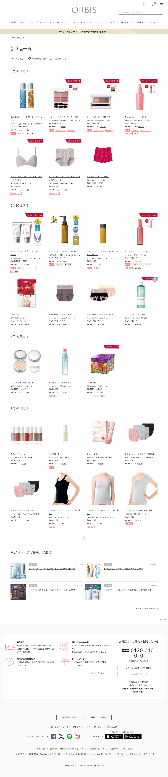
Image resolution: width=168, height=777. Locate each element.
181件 (140, 464)
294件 (24, 464)
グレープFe (91, 382)
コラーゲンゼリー (94, 454)
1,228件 (26, 324)
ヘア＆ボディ (76, 727)
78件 (139, 261)
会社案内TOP (42, 748)
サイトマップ (148, 754)
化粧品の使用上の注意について (73, 748)
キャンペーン (26, 22)
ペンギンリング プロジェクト (128, 754)
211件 (26, 392)
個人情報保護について (98, 748)
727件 (26, 130)
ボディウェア (126, 22)
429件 (101, 464)
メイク (72, 22)
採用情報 (54, 748)
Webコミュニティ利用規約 (51, 754)
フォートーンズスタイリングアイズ (63, 117)
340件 (63, 127)
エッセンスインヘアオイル (136, 251)
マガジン (151, 22)
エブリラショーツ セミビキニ (22, 510)
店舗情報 (139, 22)
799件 (64, 261)
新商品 (13, 22)
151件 (26, 190)
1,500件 (103, 127)
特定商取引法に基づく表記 (121, 748)
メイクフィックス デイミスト (61, 382)
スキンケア (60, 22)
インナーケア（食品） (107, 22)
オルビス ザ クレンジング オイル (62, 251)
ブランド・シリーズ (43, 22)
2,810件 (141, 127)
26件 (101, 523)
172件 (139, 324)
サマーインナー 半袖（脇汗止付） (139, 510)
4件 (99, 264)
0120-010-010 (143, 653)
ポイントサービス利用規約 (76, 754)
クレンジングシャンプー (135, 314)
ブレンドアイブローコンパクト (99, 117)
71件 (63, 464)
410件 (102, 324)
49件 (101, 392)
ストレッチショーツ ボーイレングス (102, 314)
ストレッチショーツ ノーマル (61, 314)
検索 (120, 12)
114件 (64, 190)
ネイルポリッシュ (17, 454)
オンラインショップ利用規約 (26, 754)
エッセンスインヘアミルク (136, 117)
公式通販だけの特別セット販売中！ (84, 31)
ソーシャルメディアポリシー (102, 754)
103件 (64, 392)
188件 (64, 324)
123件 (26, 520)
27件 (139, 520)
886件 (26, 264)
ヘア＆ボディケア (87, 22)
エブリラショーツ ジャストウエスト (140, 454)
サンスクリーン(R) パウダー (22, 382)
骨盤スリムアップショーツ (98, 176)
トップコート (54, 454)
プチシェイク (16, 314)
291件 (102, 186)
